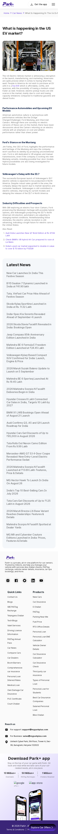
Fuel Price (37, 622)
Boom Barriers (14, 663)
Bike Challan (38, 715)
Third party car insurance (39, 673)
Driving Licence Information (14, 632)
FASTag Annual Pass (14, 641)
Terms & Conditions (15, 829)
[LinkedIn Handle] (33, 580)
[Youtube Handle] (41, 580)
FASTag (36, 612)
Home (6, 13)
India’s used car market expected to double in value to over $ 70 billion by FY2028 (30, 247)
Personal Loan (39, 632)
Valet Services (14, 625)
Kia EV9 (15, 86)
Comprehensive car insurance (14, 670)
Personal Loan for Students (41, 691)
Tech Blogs (12, 620)
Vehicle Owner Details (39, 647)
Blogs (10, 602)
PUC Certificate (14, 699)
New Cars (37, 597)
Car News (17, 13)
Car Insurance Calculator (39, 656)
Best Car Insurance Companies (41, 699)
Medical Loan (13, 685)
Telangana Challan (15, 615)
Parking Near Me (40, 617)
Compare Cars (14, 653)
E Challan (37, 607)
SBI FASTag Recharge (12, 609)
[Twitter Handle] (25, 580)
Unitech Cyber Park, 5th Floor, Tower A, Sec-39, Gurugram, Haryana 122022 (30, 743)
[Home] (8, 4)
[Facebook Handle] (16, 580)
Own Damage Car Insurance (15, 692)
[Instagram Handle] (8, 580)
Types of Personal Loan (41, 682)
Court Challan (13, 704)
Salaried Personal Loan (41, 708)
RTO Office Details (41, 627)
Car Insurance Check (39, 665)
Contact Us (12, 597)
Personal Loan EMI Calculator (41, 639)
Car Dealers (12, 658)
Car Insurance (39, 602)
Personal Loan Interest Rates (14, 678)
